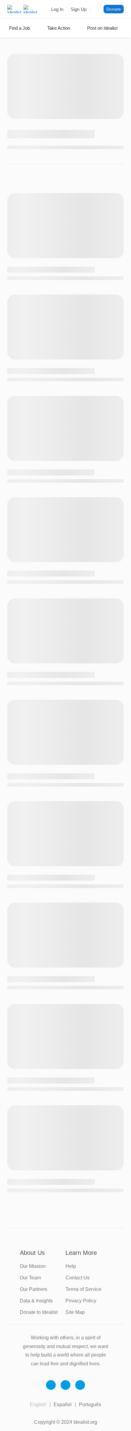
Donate (113, 9)
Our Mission (33, 1266)
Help (71, 1266)
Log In (57, 9)
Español (63, 1404)
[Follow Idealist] (51, 1385)
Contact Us (78, 1277)
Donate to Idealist (39, 1312)
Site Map (75, 1312)
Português (90, 1404)
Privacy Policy (81, 1300)
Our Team (30, 1277)
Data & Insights (36, 1300)
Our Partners (33, 1289)
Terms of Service (83, 1289)
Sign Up (79, 9)
